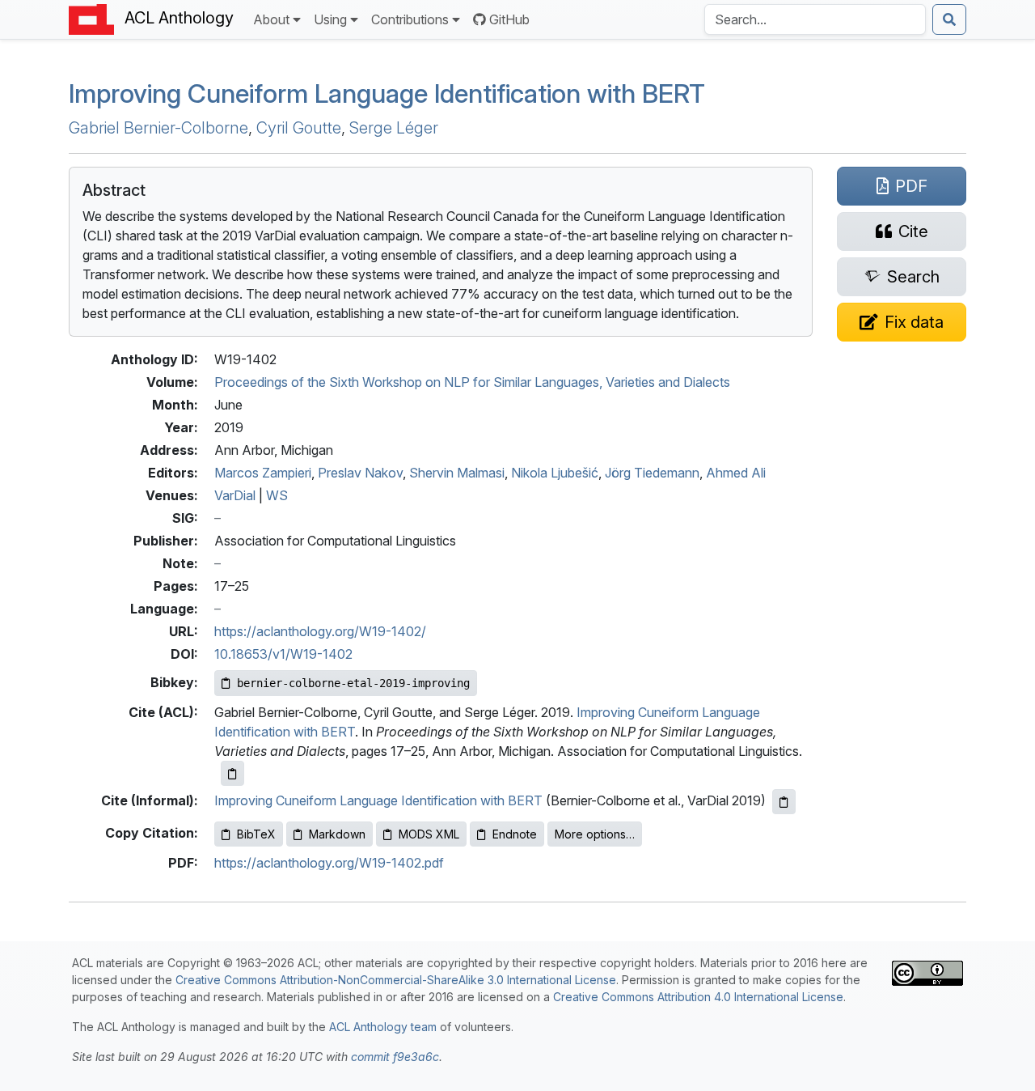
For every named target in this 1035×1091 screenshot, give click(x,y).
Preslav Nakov (360, 473)
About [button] (271, 19)
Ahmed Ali (736, 473)
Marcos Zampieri (262, 473)
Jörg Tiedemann (652, 473)
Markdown (337, 834)
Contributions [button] (410, 19)
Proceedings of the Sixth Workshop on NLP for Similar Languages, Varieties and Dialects (472, 382)
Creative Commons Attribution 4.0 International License (698, 997)
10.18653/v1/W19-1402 (283, 654)
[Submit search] (949, 19)
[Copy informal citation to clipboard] (784, 801)
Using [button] (330, 19)
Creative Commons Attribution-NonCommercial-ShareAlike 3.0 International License (395, 980)
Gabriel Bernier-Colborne (158, 128)
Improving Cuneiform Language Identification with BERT (378, 800)
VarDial (235, 495)
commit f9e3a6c (395, 1056)
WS (277, 495)
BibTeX (256, 834)
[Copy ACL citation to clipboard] (232, 773)
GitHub (509, 19)
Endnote (514, 834)
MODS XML (429, 834)
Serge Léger (393, 128)
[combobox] (815, 19)
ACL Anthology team (383, 1027)
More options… (595, 834)
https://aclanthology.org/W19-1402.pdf (329, 863)
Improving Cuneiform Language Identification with (387, 93)
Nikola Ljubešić (554, 473)
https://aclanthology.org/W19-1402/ (320, 631)
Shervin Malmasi (457, 473)
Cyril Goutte (298, 128)
